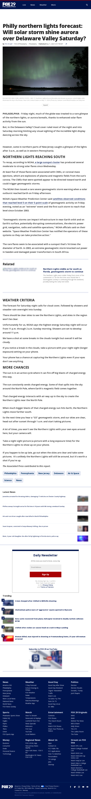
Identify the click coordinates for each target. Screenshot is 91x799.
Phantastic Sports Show (11, 715)
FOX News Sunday (9, 707)
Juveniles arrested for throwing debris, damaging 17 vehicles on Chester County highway (34, 496)
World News (7, 704)
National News (8, 701)
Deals (5, 748)
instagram (79, 787)
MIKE (73, 715)
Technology (7, 754)
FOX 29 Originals (79, 712)
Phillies (5, 726)
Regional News (32, 740)
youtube (83, 787)
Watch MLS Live (76, 775)
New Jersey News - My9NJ (32, 747)
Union (5, 732)
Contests (51, 715)
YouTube (28, 732)
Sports (6, 712)
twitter (75, 787)
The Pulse (74, 734)
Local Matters (30, 734)
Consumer (6, 746)
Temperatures (30, 698)
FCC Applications (54, 751)
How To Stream (31, 715)
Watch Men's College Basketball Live (78, 764)
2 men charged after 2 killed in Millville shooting (35, 601)
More (53, 5)
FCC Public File (53, 748)
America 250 (7, 685)
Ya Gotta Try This (54, 699)
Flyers (5, 723)
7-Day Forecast (31, 685)
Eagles (5, 721)
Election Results (76, 688)
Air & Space (73, 473)
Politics (74, 682)
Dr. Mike (51, 707)
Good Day (53, 682)
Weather (29, 682)
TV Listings (52, 759)
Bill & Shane (75, 723)
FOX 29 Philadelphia (20, 44)
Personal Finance (9, 751)
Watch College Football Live (79, 749)
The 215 (74, 729)
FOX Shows (52, 718)
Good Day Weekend (55, 688)
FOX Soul (28, 729)
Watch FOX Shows (54, 726)
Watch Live (52, 696)
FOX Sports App (8, 734)
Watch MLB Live (77, 753)
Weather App (30, 703)
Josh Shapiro (75, 693)
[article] (21, 277)
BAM (72, 718)
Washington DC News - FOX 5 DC (33, 756)
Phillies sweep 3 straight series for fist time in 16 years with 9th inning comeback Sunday (34, 506)
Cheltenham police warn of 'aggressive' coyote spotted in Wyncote (43, 610)
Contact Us (52, 746)
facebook (70, 787)
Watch (28, 712)
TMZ (50, 723)
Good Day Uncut (54, 704)
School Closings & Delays (31, 689)
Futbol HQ (6, 718)
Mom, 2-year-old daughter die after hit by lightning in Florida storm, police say (30, 536)
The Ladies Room (77, 732)
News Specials (30, 723)
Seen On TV (52, 701)
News (19, 480)
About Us (52, 740)
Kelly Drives (75, 726)
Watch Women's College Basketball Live (79, 769)
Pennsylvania (27, 473)
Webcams (29, 726)
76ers (5, 729)
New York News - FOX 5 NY (34, 751)
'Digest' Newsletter (55, 691)
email (87, 787)
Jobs (49, 762)
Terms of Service (47, 587)
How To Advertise (54, 754)
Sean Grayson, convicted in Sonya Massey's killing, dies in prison (25, 526)
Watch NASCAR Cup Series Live (78, 757)
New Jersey (43, 473)
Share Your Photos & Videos (55, 730)
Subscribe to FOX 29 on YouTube (43, 649)
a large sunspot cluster (47, 162)
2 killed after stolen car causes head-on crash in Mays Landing (41, 628)
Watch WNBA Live (77, 772)
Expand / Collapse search (87, 5)
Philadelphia (33, 44)
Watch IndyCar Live (78, 760)
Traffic (50, 693)
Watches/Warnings (32, 701)
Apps (50, 743)
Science (8, 480)
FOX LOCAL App (31, 743)
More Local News (9, 699)
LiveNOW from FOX (32, 721)
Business (6, 743)
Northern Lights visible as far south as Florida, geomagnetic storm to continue (63, 270)
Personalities (52, 756)
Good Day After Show (56, 685)
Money (6, 740)
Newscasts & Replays (33, 718)
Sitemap (51, 764)
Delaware (58, 473)
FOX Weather (30, 693)
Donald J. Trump (77, 691)
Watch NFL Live (76, 746)
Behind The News (77, 721)
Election (74, 685)
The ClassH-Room (54, 721)
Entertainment (55, 712)
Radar (27, 695)
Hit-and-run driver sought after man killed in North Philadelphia (25, 516)
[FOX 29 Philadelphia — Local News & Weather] (10, 4)
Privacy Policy (48, 585)
